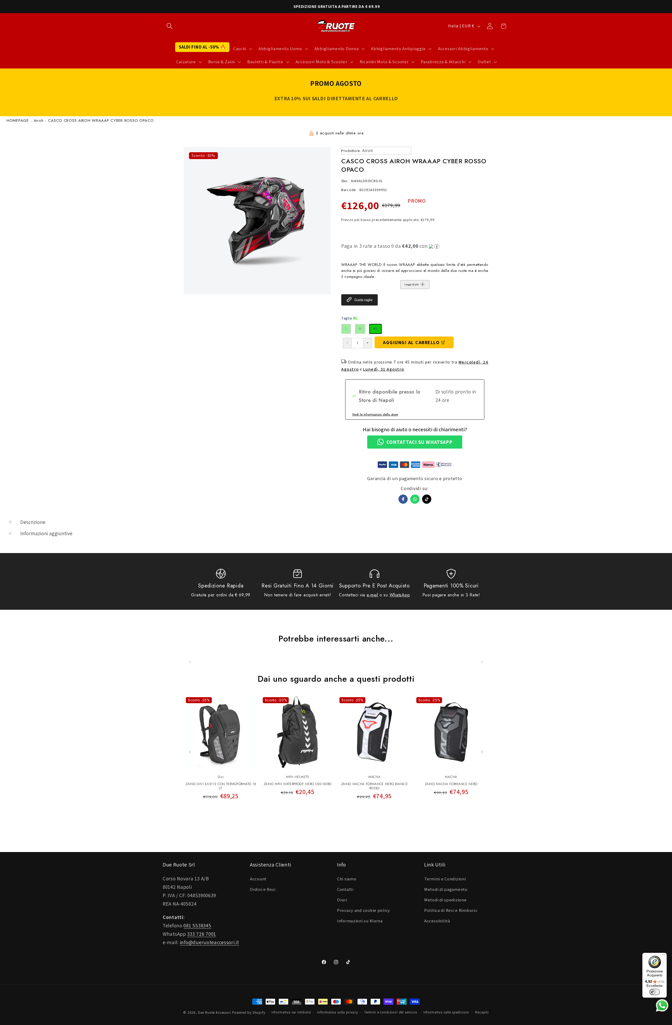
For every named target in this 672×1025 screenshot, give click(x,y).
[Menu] (663, 956)
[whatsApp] (414, 499)
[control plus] (367, 343)
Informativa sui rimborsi (291, 1012)
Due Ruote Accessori (214, 1012)
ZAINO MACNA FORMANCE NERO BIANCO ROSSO (374, 786)
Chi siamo (346, 879)
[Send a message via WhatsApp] (662, 1005)
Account (258, 879)
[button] (170, 26)
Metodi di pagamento (446, 889)
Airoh (39, 120)
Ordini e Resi (262, 889)
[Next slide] (482, 752)
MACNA (374, 777)
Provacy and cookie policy (363, 910)
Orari (342, 900)
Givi (221, 777)
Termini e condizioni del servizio (390, 1012)
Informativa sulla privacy (337, 1012)
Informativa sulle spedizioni (446, 1012)
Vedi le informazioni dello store (375, 414)
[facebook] (403, 499)
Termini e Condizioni (445, 879)
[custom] (426, 499)
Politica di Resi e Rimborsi (450, 910)
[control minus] (347, 343)
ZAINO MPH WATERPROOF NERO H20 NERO (298, 784)
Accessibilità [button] (437, 921)
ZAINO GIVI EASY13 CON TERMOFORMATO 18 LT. (221, 786)
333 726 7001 (201, 934)
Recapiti (482, 1012)
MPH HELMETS (297, 777)
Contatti (345, 889)
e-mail (372, 595)
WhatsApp (400, 595)
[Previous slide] (190, 752)
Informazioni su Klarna (360, 921)
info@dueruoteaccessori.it (209, 942)
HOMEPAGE (18, 120)
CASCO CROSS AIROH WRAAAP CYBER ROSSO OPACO (101, 120)
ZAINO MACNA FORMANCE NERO (451, 784)
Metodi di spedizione (445, 900)
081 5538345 (197, 925)
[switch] (654, 992)
